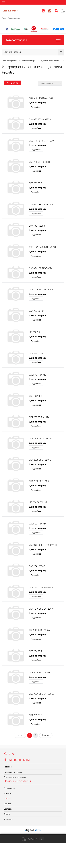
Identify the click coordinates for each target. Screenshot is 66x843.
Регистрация (14, 18)
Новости (7, 793)
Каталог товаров (16, 40)
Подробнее (36, 107)
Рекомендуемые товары (15, 777)
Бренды (7, 804)
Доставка (8, 809)
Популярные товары (13, 772)
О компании (9, 788)
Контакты (8, 819)
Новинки (8, 767)
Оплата (7, 814)
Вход (4, 18)
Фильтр (14, 83)
